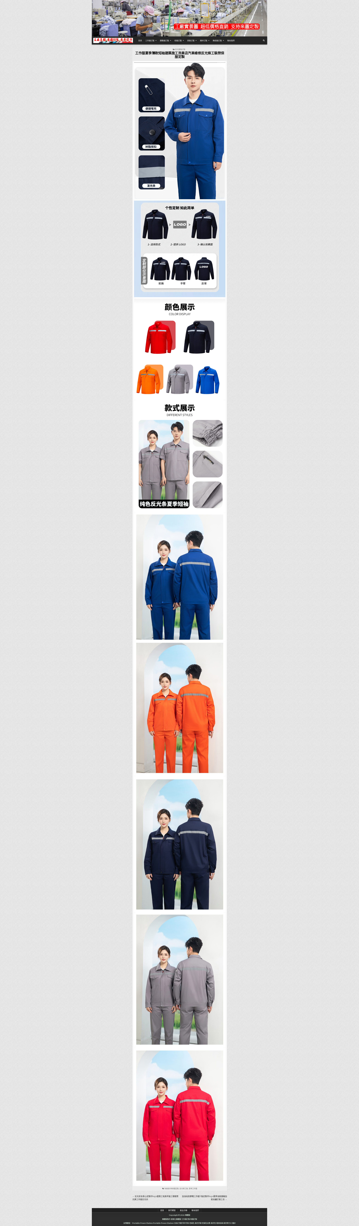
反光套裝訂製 (180, 49)
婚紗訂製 (203, 40)
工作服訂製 (149, 40)
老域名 (191, 1223)
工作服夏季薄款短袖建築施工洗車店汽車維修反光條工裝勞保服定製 (179, 55)
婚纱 (234, 1223)
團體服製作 (166, 1219)
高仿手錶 (198, 1223)
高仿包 (213, 1223)
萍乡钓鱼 (185, 1223)
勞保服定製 (174, 1188)
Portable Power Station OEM (165, 1223)
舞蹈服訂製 (217, 40)
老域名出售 (206, 1223)
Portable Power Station (142, 1223)
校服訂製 (178, 40)
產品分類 (183, 1210)
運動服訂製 (164, 40)
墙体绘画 (219, 1223)
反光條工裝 (184, 1188)
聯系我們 (231, 40)
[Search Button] (264, 40)
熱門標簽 (172, 1210)
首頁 (140, 40)
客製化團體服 (176, 1219)
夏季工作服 (193, 1188)
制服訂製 (193, 1219)
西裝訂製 (191, 40)
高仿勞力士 (227, 1223)
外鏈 (180, 1223)
